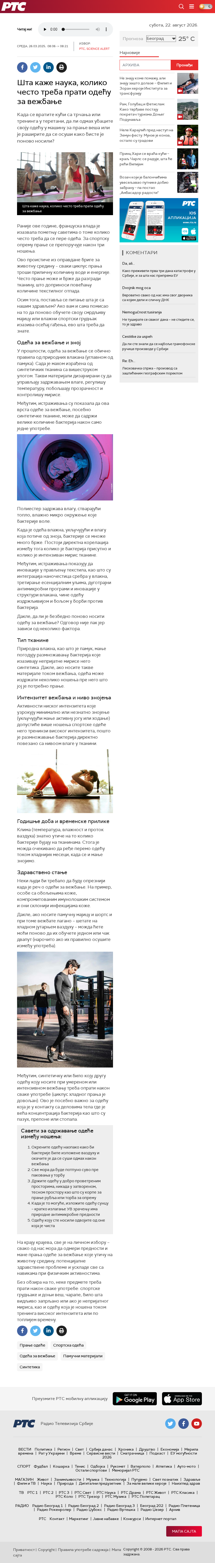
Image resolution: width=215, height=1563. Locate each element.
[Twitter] (35, 67)
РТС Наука (106, 1492)
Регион (63, 1449)
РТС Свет (82, 1492)
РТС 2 (48, 1492)
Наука (46, 1483)
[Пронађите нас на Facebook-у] (183, 1423)
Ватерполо (140, 1466)
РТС (42, 1518)
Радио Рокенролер (54, 1509)
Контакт (57, 1518)
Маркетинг (78, 1518)
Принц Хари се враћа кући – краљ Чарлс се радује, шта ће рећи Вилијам (146, 158)
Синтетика (30, 1367)
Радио (22, 1505)
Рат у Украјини (51, 1453)
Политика (43, 1449)
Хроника (126, 1449)
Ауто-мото (186, 1466)
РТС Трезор (89, 1496)
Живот (43, 1479)
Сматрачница (132, 1453)
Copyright (46, 1549)
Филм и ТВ (26, 1483)
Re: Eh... (128, 360)
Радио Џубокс (89, 1509)
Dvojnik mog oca (136, 287)
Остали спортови (91, 1470)
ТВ (21, 1492)
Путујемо (139, 1479)
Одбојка (97, 1466)
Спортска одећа (68, 1345)
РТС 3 (64, 1492)
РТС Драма (131, 1492)
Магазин (24, 1479)
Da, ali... (128, 263)
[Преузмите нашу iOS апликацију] (182, 1398)
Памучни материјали (83, 1356)
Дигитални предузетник (100, 1483)
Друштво (147, 1449)
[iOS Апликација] (159, 220)
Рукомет (117, 1466)
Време (75, 1453)
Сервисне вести (101, 1453)
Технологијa (115, 1479)
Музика (92, 1479)
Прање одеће (32, 1345)
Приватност (24, 1549)
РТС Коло (64, 1496)
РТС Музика (115, 1496)
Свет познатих (165, 1479)
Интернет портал (160, 1518)
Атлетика (164, 1466)
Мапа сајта (184, 1531)
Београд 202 (151, 1505)
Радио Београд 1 (47, 1505)
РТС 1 (32, 1492)
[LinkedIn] (48, 67)
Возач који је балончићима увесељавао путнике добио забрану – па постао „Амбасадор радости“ (144, 185)
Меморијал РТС (125, 1470)
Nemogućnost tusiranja (142, 312)
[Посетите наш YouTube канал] (196, 1423)
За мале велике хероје (146, 1483)
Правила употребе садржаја (83, 1549)
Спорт (23, 1466)
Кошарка (61, 1466)
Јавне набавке (106, 1518)
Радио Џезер (152, 1509)
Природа (65, 1483)
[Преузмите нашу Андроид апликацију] (135, 1398)
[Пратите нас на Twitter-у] (170, 1423)
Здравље (192, 1479)
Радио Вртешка (121, 1509)
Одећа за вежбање (37, 1356)
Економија (169, 1449)
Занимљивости (67, 1479)
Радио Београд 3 (119, 1505)
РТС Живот (156, 1492)
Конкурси (132, 1518)
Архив (174, 1509)
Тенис (80, 1466)
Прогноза (133, 38)
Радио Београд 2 (83, 1505)
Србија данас (101, 1449)
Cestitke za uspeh (137, 336)
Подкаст (157, 1453)
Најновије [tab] (130, 52)
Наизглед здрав (186, 1483)
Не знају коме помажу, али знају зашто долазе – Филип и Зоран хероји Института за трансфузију (146, 86)
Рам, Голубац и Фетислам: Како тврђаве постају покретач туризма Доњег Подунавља (142, 112)
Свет (79, 1449)
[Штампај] (61, 67)
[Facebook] (22, 67)
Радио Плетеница (184, 1505)
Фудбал (41, 1466)
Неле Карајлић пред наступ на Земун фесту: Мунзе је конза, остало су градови (146, 135)
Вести (24, 1449)
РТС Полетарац (146, 1496)
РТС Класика (183, 1492)
